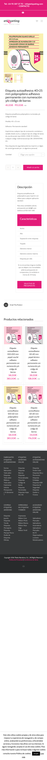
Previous (6, 53)
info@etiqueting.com (34, 4)
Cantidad (9, 154)
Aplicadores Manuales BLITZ (37, 530)
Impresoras (22, 516)
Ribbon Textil (22, 530)
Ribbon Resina (23, 523)
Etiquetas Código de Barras (21, 482)
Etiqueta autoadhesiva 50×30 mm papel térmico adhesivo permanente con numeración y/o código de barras (34, 360)
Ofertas (6, 540)
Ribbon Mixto (22, 521)
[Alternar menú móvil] (42, 21)
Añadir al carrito (33, 167)
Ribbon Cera (22, 518)
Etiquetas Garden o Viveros (36, 492)
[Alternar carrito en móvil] (37, 21)
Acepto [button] (36, 754)
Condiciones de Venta (31, 560)
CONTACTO (24, 6)
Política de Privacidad (16, 560)
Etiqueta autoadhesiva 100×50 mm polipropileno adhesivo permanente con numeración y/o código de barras (13, 420)
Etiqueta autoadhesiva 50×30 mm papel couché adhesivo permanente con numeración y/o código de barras (34, 420)
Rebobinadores (38, 540)
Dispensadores (38, 535)
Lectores (36, 538)
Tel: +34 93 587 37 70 (13, 4)
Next (41, 53)
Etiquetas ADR (37, 483)
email (30, 208)
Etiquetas (21, 468)
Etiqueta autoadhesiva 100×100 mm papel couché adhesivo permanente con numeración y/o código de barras (13, 360)
